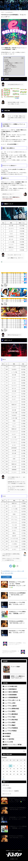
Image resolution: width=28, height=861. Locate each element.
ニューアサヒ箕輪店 (9, 725)
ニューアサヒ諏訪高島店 (11, 714)
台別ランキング (8, 71)
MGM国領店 (7, 733)
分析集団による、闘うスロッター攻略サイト (14, 850)
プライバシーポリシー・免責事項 (10, 791)
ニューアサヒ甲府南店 (10, 730)
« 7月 (3, 779)
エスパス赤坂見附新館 (10, 694)
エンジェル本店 (8, 742)
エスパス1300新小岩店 (10, 686)
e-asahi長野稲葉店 (6, 571)
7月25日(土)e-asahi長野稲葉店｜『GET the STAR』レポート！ (17, 594)
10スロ (7, 72)
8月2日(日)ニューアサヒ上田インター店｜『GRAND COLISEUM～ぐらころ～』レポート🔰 (17, 800)
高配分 (11, 573)
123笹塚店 (7, 736)
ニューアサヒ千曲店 (9, 717)
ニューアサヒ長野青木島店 (11, 708)
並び (3, 573)
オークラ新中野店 (9, 739)
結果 (23, 571)
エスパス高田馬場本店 (10, 689)
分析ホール (19, 571)
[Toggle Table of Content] (21, 58)
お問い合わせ (5, 785)
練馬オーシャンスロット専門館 (12, 744)
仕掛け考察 (7, 61)
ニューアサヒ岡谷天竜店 (11, 719)
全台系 (8, 573)
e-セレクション (13, 571)
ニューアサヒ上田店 (9, 703)
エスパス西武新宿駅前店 (11, 697)
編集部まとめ (8, 68)
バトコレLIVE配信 (6, 788)
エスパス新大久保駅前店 (11, 692)
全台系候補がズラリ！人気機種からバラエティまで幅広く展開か (14, 63)
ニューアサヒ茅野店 (9, 711)
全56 (6, 573)
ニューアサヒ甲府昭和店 (11, 728)
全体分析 (6, 59)
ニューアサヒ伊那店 (9, 722)
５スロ (7, 74)
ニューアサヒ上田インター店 (12, 700)
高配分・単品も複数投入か (11, 65)
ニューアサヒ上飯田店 (10, 705)
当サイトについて (6, 793)
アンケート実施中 (15, 666)
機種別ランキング (8, 69)
